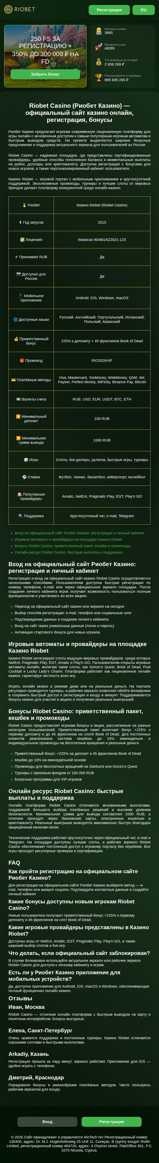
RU (144, 10)
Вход (47, 1122)
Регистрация (109, 10)
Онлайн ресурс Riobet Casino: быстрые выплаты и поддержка (68, 552)
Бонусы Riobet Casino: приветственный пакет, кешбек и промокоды (73, 546)
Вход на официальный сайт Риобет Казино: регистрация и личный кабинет (79, 533)
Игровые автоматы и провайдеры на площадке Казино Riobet (68, 539)
